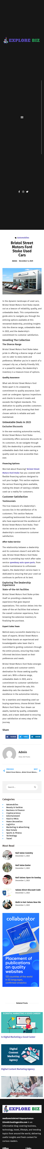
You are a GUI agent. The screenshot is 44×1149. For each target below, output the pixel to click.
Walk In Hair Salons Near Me (28, 902)
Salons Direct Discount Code (28, 890)
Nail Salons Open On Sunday (28, 877)
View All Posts (24, 757)
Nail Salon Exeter (23, 865)
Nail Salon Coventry (24, 853)
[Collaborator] (20, 986)
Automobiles (23, 237)
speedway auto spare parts (22, 562)
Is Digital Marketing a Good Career (18, 1037)
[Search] (35, 787)
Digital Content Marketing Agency (18, 1069)
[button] (22, 117)
